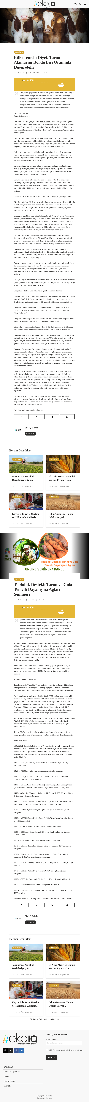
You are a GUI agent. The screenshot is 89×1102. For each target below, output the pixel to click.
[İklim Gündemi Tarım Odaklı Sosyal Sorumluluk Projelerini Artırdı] (63, 501)
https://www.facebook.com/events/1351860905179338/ (53, 899)
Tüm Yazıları (30, 433)
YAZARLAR (8, 1067)
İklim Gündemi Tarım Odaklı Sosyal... (61, 515)
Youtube (45, 746)
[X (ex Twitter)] (10, 1050)
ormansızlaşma (45, 122)
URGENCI (22, 721)
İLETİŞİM (7, 1086)
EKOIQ (17, 486)
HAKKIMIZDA (9, 1081)
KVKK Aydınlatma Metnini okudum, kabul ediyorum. (65, 1050)
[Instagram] (5, 1050)
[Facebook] (16, 1050)
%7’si (51, 338)
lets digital (49, 1098)
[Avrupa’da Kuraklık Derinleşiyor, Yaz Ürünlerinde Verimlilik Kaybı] (26, 464)
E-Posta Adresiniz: (52, 1039)
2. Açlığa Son (19, 52)
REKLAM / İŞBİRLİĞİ (12, 1072)
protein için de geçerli (30, 144)
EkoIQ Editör (21, 73)
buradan (29, 410)
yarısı (63, 124)
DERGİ (6, 1076)
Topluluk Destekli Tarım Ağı (32, 626)
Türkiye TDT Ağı (20, 732)
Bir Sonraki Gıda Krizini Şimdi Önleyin (44, 1019)
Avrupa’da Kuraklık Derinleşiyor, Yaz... (23, 478)
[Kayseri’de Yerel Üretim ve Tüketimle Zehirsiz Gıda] (26, 501)
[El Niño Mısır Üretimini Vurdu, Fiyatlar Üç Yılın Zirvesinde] (63, 464)
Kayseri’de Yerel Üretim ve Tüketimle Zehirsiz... (25, 515)
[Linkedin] (21, 1050)
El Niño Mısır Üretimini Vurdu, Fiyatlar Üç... (62, 478)
